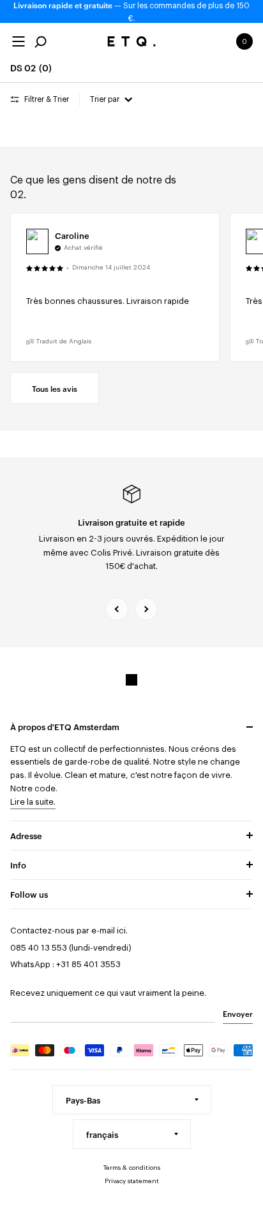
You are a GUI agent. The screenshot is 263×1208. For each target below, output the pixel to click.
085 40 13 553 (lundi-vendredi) (71, 948)
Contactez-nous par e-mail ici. (69, 930)
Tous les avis (54, 388)
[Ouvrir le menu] (18, 41)
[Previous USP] (116, 609)
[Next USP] (146, 609)
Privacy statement (132, 1181)
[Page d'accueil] (132, 41)
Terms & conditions (131, 1168)
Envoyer (238, 1013)
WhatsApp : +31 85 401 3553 (65, 964)
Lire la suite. (33, 802)
